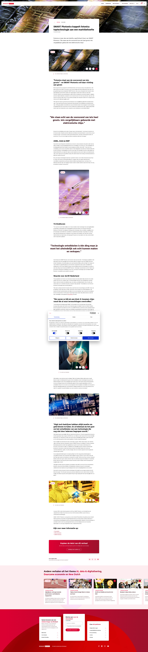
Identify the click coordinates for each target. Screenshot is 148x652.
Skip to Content (74, 6)
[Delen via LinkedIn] (90, 559)
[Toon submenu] (119, 3)
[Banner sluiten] (98, 313)
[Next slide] (142, 592)
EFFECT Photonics (57, 533)
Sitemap (91, 637)
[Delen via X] (92, 559)
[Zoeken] (144, 3)
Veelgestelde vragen (94, 628)
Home (102, 3)
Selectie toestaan (74, 337)
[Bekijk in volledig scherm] (87, 69)
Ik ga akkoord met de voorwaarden (74, 626)
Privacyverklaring (93, 632)
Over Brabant (125, 3)
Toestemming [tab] (56, 317)
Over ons (132, 3)
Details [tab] (74, 317)
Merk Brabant (116, 3)
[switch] (67, 333)
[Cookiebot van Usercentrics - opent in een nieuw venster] (91, 313)
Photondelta (56, 531)
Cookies (91, 635)
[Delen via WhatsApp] (95, 559)
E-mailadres (68, 620)
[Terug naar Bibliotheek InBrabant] (54, 22)
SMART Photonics (58, 534)
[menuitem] (102, 3)
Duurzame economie (54, 574)
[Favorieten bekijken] (141, 3)
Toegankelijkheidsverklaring (95, 630)
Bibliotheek (44, 632)
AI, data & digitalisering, (89, 571)
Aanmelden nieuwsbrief (72, 630)
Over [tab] (91, 317)
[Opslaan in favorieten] (90, 69)
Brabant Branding (45, 637)
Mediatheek (108, 3)
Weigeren (57, 337)
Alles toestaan (90, 337)
